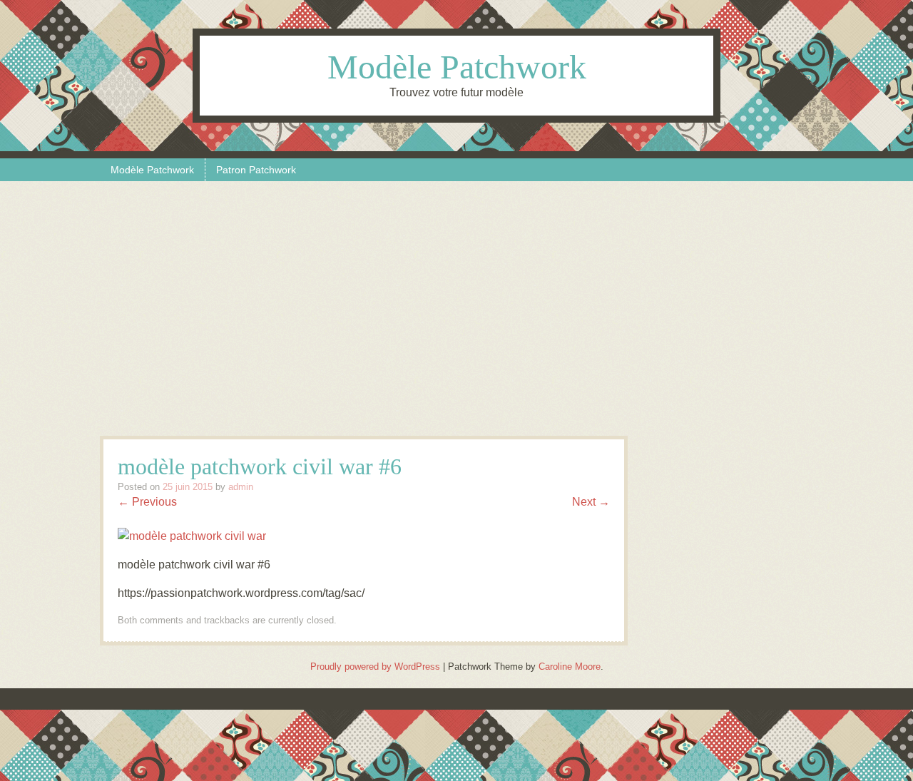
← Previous (147, 502)
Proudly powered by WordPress (375, 666)
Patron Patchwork (256, 169)
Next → (591, 502)
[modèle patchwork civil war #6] (192, 536)
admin (240, 486)
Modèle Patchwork (456, 67)
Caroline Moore (570, 666)
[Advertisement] (456, 314)
